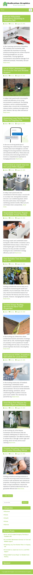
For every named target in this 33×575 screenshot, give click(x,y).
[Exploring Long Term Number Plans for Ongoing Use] (16, 134)
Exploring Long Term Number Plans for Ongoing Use (16, 119)
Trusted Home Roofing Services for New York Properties (13, 307)
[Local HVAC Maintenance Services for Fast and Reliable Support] (16, 87)
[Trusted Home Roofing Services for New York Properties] (16, 325)
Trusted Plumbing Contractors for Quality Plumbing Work (16, 450)
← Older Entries (7, 495)
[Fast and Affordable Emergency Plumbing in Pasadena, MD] (16, 35)
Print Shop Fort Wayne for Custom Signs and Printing (14, 404)
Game (6, 515)
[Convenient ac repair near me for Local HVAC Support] (16, 182)
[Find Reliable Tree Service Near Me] (16, 275)
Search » (25, 502)
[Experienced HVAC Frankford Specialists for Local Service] (16, 371)
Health (6, 518)
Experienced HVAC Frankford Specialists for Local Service (16, 356)
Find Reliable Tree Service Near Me (14, 260)
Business (7, 511)
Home (6, 521)
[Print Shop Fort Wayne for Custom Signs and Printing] (16, 419)
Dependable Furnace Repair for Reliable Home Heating (15, 214)
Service (12, 24)
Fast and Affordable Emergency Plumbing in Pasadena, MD (13, 18)
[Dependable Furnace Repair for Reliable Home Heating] (16, 229)
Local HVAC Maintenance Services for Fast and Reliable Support (16, 70)
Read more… (7, 62)
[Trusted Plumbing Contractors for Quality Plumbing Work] (16, 465)
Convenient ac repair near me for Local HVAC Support (16, 166)
